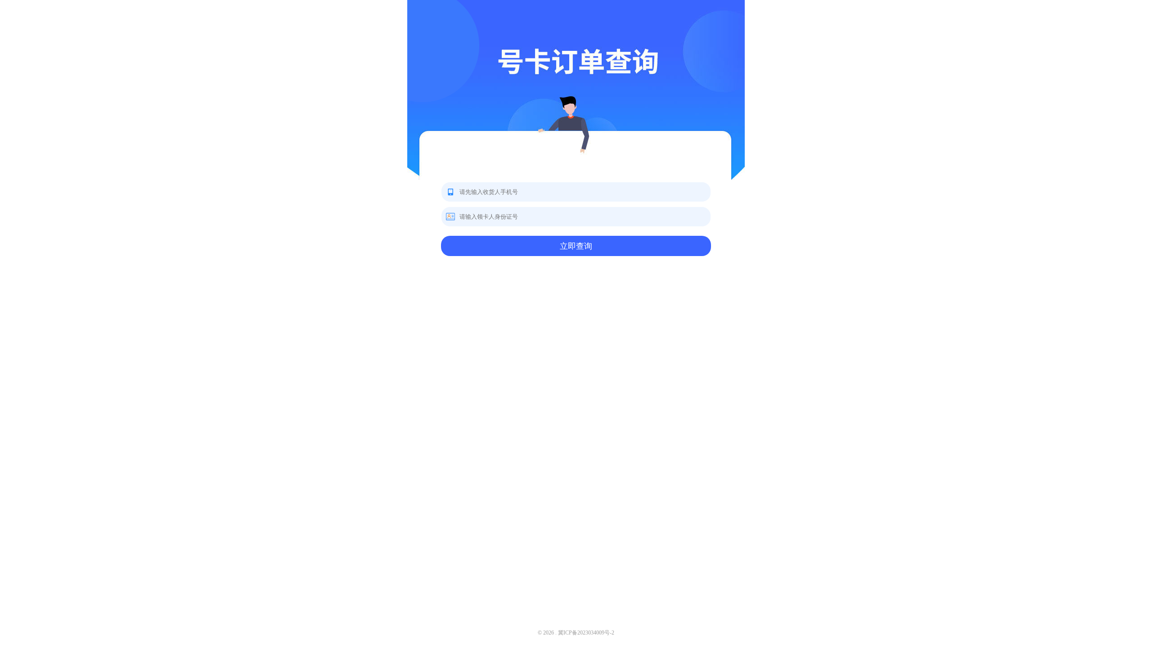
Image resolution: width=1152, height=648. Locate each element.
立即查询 (576, 246)
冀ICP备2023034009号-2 (586, 633)
